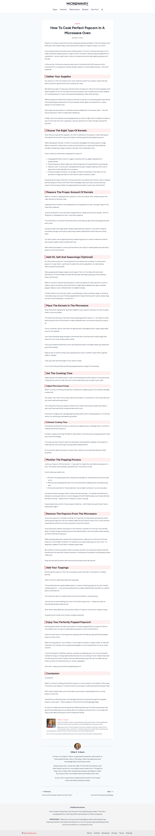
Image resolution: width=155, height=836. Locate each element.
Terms (121, 833)
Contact (97, 833)
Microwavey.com (30, 833)
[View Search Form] (102, 9)
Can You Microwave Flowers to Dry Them (57, 793)
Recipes (85, 9)
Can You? (94, 9)
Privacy (114, 833)
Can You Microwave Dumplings (102, 793)
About (89, 833)
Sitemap (129, 833)
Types (54, 9)
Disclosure (106, 833)
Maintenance (74, 9)
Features (63, 9)
